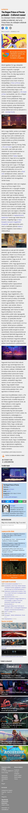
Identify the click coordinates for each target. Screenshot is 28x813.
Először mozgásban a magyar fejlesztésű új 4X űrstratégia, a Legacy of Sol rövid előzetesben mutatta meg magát (13, 545)
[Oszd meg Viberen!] (16, 501)
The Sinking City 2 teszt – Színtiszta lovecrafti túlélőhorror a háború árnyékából (13, 540)
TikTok (16, 779)
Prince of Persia (15, 83)
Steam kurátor (17, 777)
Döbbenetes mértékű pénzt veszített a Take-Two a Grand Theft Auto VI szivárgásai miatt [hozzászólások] (15, 593)
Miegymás (4, 796)
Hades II (20, 226)
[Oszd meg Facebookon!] (2, 28)
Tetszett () (8, 460)
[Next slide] (25, 475)
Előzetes (4, 9)
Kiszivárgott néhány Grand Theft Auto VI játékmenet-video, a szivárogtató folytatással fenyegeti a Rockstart (13, 550)
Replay (15, 156)
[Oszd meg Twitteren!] (6, 28)
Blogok (3, 783)
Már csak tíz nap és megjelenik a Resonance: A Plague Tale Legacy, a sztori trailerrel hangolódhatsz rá (13, 535)
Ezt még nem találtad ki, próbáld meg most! (14, 576)
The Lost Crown (7, 147)
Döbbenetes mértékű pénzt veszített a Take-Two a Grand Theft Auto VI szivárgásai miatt (13, 555)
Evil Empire (11, 489)
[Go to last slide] (3, 475)
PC (9, 487)
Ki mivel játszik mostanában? (11, 584)
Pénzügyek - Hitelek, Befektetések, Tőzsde (14, 615)
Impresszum (4, 775)
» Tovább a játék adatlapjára (10, 497)
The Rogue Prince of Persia (11, 485)
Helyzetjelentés (8, 619)
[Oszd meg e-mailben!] (10, 28)
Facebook (16, 770)
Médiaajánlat (4, 777)
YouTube (16, 772)
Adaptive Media (5, 805)
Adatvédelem (4, 779)
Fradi (5, 613)
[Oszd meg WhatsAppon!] (20, 501)
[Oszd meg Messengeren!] (12, 501)
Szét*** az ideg (8, 611)
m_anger (6, 31)
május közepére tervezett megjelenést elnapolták (11, 222)
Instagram (16, 773)
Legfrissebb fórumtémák (8, 582)
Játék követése (9, 462)
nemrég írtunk (9, 112)
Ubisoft (8, 491)
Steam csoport (17, 775)
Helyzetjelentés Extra (9, 596)
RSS (2, 780)
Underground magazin (6, 790)
